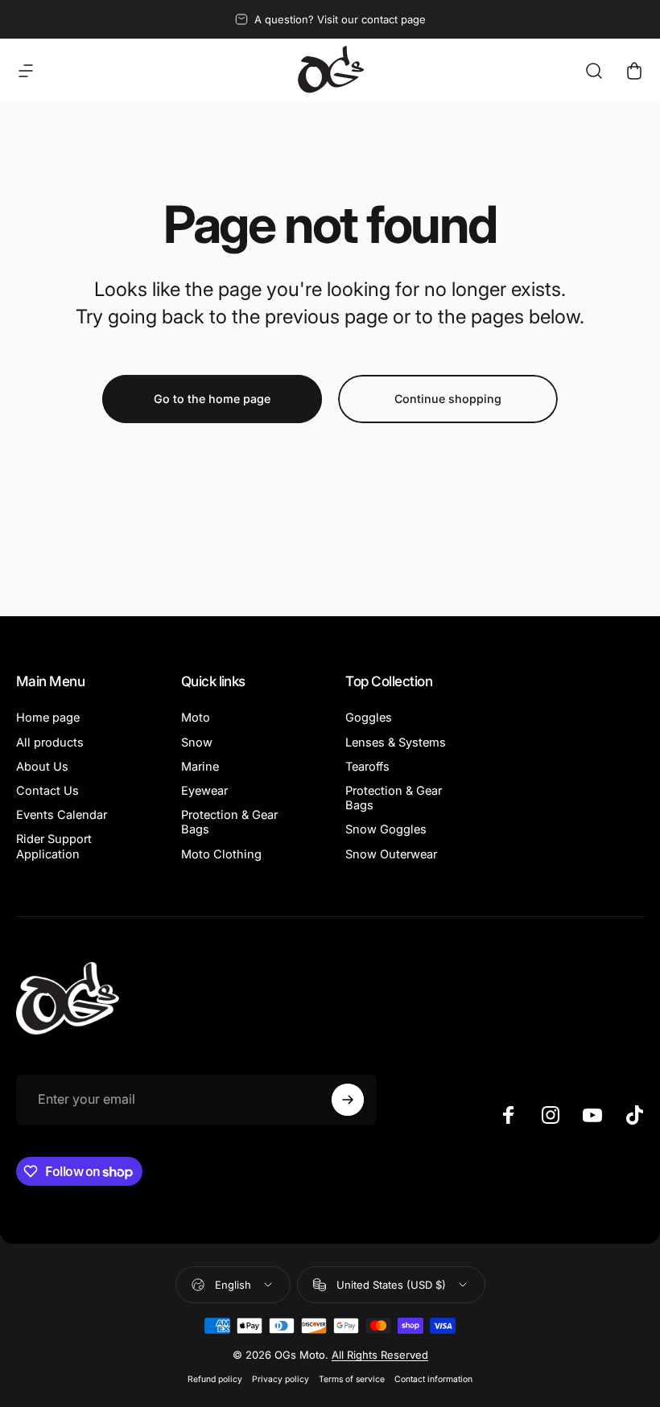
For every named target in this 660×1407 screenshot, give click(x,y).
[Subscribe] (348, 1100)
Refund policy (215, 1379)
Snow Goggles (386, 829)
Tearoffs (367, 766)
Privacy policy (280, 1379)
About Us (42, 766)
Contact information (433, 1379)
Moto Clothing (221, 854)
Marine (200, 766)
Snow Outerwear (391, 854)
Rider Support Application (54, 846)
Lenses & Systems (395, 742)
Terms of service (352, 1379)
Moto (195, 717)
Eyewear (204, 791)
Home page (48, 717)
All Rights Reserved (380, 1354)
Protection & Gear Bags (229, 822)
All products (50, 742)
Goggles (368, 717)
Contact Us (47, 791)
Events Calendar (61, 815)
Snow (196, 742)
